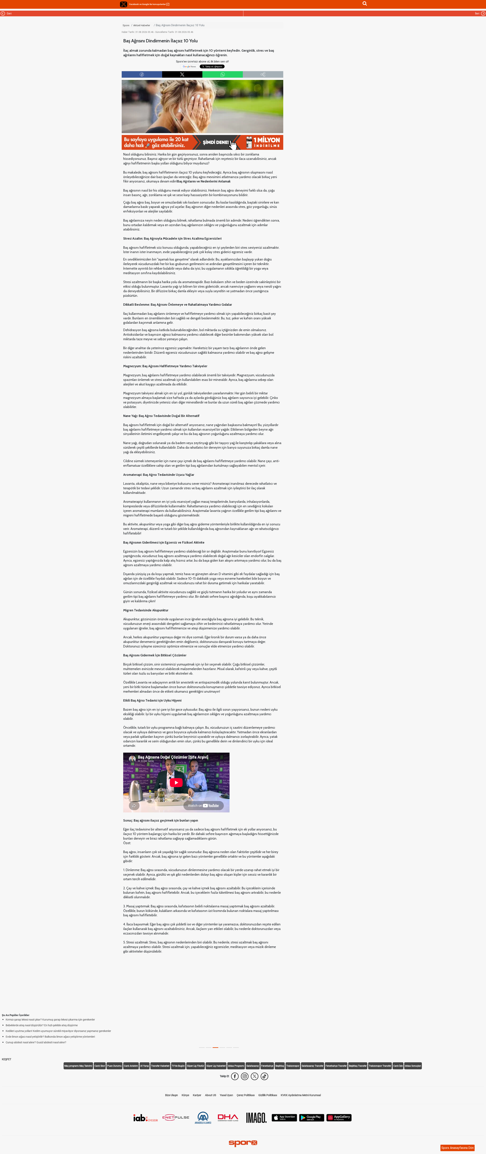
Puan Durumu (114, 1066)
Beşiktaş (279, 1066)
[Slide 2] (215, 1047)
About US (210, 1095)
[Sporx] (123, 4)
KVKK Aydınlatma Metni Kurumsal (301, 1095)
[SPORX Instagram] (245, 1076)
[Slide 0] (202, 1047)
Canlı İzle (398, 1066)
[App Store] (284, 1117)
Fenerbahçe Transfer (336, 1066)
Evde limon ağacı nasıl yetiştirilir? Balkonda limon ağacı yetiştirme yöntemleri (50, 1036)
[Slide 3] (222, 1047)
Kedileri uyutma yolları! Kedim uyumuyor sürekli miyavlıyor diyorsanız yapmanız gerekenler (58, 1030)
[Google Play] (311, 1117)
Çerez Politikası (246, 1095)
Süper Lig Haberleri (216, 1066)
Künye (185, 1095)
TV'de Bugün (178, 1066)
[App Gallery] (339, 1117)
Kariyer (197, 1095)
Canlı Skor (100, 1066)
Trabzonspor (292, 1066)
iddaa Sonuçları (413, 1066)
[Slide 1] (208, 1047)
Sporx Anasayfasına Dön (457, 1148)
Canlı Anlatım (131, 1066)
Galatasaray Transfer (312, 1066)
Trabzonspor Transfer (380, 1066)
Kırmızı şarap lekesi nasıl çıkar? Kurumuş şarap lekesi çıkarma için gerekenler (50, 1019)
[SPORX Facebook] (235, 1076)
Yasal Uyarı (226, 1095)
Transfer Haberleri (160, 1066)
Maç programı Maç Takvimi (78, 1066)
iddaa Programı (236, 1066)
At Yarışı (144, 1066)
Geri (9, 13)
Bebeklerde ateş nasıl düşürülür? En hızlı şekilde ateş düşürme (42, 1025)
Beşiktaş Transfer (358, 1066)
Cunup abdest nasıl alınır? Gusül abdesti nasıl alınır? (36, 1042)
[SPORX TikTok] (264, 1076)
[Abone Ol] (189, 66)
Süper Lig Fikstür (195, 1066)
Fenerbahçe (267, 1066)
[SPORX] (243, 1143)
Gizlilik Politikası (267, 1095)
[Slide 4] (229, 1047)
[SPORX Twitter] (254, 1076)
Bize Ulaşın (171, 1095)
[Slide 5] (236, 1047)
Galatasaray (252, 1066)
